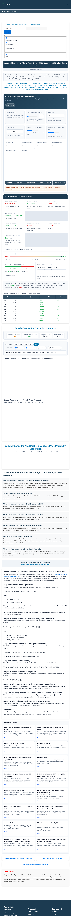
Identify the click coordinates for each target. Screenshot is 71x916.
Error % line (40, 335)
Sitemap (54, 896)
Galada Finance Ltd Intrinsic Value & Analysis (18, 827)
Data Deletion (55, 894)
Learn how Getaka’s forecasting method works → (35, 542)
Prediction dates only (52, 335)
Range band (10, 121)
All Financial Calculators (34, 897)
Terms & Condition (56, 887)
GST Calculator (31, 893)
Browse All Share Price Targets (53, 827)
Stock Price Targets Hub (10, 883)
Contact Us (54, 883)
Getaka (8, 4)
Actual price (19, 335)
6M (25, 332)
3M (20, 332)
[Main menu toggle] (67, 5)
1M (16, 332)
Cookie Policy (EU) (56, 892)
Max (36, 332)
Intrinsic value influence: (55, 122)
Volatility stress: (33, 121)
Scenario (50, 106)
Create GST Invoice (32, 895)
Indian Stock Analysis (9, 881)
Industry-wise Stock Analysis (11, 887)
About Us (54, 881)
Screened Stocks (8, 892)
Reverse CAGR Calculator (34, 890)
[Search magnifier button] (7, 32)
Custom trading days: (33, 106)
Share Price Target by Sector (11, 885)
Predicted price (29, 335)
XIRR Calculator (32, 886)
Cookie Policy (55, 889)
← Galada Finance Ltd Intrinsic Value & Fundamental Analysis (20, 24)
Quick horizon (11, 106)
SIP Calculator (31, 882)
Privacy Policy (55, 885)
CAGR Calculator (32, 888)
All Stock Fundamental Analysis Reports (35, 834)
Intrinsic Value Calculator (34, 884)
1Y (30, 332)
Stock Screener (7, 890)
